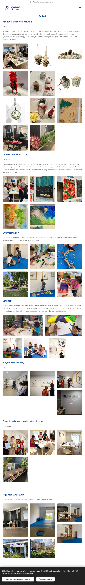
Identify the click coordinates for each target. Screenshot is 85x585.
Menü (80, 8)
